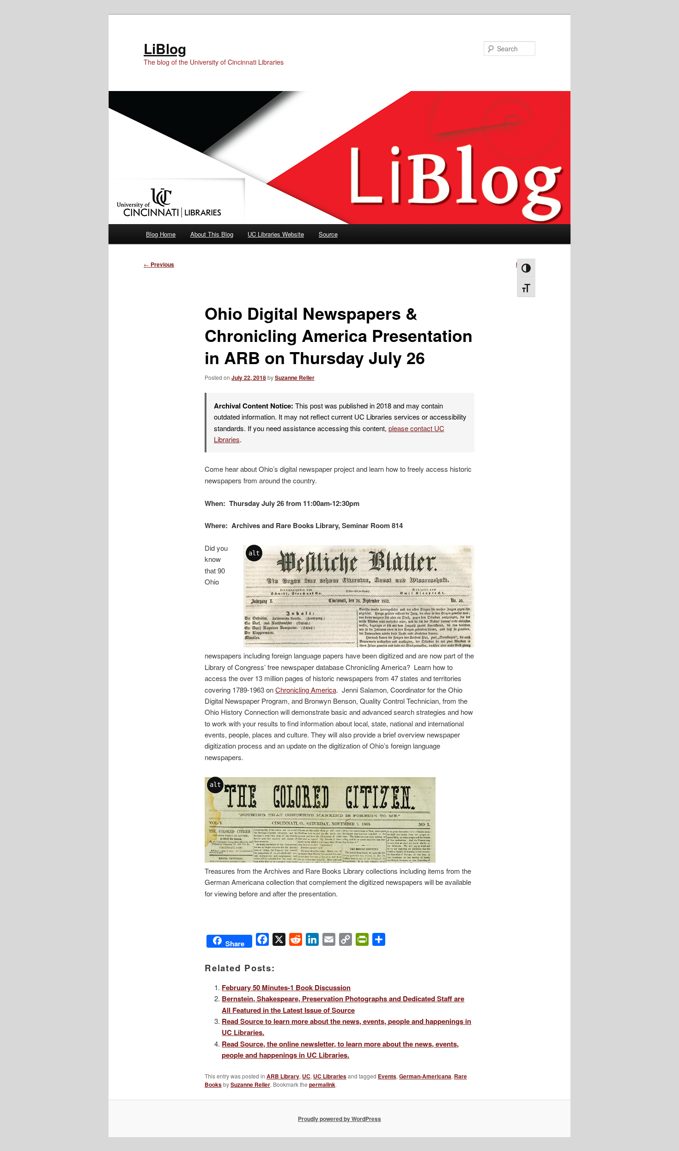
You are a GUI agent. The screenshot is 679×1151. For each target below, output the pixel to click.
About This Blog (211, 234)
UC (306, 1076)
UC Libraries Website (276, 234)
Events (387, 1076)
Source (328, 234)
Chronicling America (305, 689)
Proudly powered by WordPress (339, 1118)
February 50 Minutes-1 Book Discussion (286, 987)
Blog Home (161, 234)
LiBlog (165, 48)
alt (254, 553)
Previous (159, 264)
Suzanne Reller (295, 377)
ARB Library (283, 1076)
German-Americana (425, 1076)
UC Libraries (329, 1076)
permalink (322, 1084)
